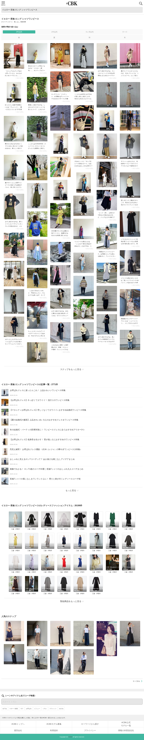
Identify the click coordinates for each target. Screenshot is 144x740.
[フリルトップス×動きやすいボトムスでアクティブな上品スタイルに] (60, 662)
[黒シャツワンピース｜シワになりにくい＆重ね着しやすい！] (130, 224)
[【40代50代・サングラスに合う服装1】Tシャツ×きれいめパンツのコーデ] (83, 662)
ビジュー (37, 708)
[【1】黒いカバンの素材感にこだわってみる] (107, 324)
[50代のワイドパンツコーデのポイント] (37, 633)
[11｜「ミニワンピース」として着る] (130, 56)
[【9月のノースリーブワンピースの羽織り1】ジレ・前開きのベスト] (130, 633)
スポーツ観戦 (13, 708)
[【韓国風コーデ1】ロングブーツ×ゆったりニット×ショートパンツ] (130, 302)
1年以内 (54, 32)
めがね (61, 708)
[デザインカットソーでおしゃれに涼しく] (83, 633)
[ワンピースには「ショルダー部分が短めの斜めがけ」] (83, 229)
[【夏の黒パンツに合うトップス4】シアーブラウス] (37, 659)
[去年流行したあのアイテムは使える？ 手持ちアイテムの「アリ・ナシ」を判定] (14, 631)
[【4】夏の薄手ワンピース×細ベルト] (14, 167)
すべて (124, 32)
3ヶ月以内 (90, 32)
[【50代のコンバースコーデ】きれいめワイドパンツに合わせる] (37, 128)
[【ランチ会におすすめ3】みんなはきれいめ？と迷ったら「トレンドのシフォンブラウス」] (14, 56)
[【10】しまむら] (37, 89)
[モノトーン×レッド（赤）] (107, 200)
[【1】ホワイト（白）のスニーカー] (60, 298)
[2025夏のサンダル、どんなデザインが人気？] (60, 215)
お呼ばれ (29, 708)
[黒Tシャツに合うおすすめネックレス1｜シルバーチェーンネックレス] (14, 206)
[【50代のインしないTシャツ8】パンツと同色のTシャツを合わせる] (60, 633)
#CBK (70, 737)
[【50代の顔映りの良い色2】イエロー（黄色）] (37, 53)
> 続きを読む (19, 78)
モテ (22, 708)
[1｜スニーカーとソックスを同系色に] (107, 56)
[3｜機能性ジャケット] (60, 332)
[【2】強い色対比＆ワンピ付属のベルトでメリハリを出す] (130, 263)
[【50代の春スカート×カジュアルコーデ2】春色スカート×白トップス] (14, 128)
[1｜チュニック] (14, 92)
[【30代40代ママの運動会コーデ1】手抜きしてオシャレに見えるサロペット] (37, 278)
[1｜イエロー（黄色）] (83, 81)
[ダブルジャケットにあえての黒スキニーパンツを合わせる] (14, 327)
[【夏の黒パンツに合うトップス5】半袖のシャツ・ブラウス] (14, 654)
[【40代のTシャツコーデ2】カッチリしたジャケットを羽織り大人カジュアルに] (60, 81)
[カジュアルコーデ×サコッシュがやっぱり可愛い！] (130, 146)
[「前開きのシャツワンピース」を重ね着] (107, 236)
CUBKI (72, 3)
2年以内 (19, 32)
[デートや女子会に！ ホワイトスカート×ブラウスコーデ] (107, 638)
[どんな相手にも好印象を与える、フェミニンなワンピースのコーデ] (37, 315)
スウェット (53, 708)
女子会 (5, 708)
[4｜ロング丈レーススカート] (83, 146)
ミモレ (45, 708)
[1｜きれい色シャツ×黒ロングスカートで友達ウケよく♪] (130, 185)
